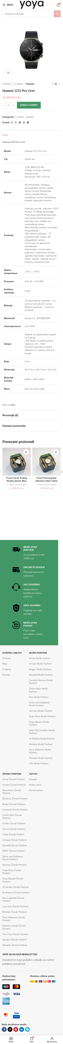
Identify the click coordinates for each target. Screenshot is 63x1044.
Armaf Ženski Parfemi (13, 779)
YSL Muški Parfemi (38, 763)
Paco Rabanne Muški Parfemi (40, 751)
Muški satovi (35, 784)
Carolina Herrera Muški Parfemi (41, 681)
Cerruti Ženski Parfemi (13, 829)
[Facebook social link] (12, 122)
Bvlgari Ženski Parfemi (13, 804)
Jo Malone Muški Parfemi (42, 738)
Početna (6, 84)
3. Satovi (18, 84)
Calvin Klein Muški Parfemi (38, 690)
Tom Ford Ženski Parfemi (15, 934)
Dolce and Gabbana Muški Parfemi (39, 704)
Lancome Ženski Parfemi (15, 906)
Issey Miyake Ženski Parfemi (12, 880)
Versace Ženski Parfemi (14, 939)
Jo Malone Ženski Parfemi (15, 892)
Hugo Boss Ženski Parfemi (11, 871)
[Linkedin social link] (24, 122)
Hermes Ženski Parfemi (14, 864)
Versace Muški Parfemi (40, 758)
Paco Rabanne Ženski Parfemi (13, 919)
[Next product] (59, 83)
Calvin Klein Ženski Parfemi (12, 816)
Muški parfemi (38, 653)
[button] (26, 452)
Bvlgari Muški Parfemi (40, 669)
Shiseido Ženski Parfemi (14, 945)
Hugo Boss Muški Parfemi (42, 716)
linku (13, 405)
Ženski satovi (21, 485)
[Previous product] (52, 83)
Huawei (30, 84)
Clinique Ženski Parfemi (14, 840)
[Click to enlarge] (8, 72)
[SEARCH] (57, 13)
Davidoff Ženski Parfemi (14, 845)
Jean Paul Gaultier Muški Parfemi (42, 731)
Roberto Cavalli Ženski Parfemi (14, 927)
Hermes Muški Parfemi (40, 711)
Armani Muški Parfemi (40, 663)
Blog (4, 663)
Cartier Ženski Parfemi (13, 823)
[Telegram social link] (28, 122)
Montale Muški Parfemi (40, 744)
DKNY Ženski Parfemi (13, 851)
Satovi (33, 774)
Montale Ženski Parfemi (14, 912)
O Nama (6, 669)
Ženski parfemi (11, 774)
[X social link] (16, 122)
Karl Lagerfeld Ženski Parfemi (13, 899)
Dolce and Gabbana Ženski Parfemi (12, 858)
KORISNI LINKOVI (12, 653)
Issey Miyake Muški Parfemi (39, 723)
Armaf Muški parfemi (39, 658)
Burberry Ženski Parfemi (14, 798)
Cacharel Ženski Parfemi (15, 809)
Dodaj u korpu (28, 105)
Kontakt (6, 675)
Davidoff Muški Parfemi (41, 675)
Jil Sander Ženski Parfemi (15, 887)
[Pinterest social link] (20, 122)
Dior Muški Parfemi (38, 697)
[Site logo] (31, 4)
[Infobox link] (29, 553)
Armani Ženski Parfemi (14, 784)
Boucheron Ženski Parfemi (11, 791)
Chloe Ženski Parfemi (13, 834)
